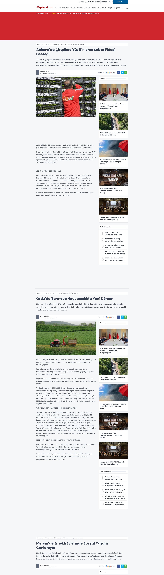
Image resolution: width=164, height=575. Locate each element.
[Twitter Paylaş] (122, 72)
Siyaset (79, 8)
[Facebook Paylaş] (118, 72)
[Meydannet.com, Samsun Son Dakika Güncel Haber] (44, 8)
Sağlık (110, 8)
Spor (93, 8)
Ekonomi (87, 8)
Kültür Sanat (101, 8)
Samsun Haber (64, 8)
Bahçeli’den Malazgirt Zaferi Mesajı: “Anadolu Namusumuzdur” (76, 13)
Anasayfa (40, 44)
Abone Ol (101, 72)
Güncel (73, 8)
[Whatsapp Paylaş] (125, 72)
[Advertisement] (82, 28)
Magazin (117, 8)
